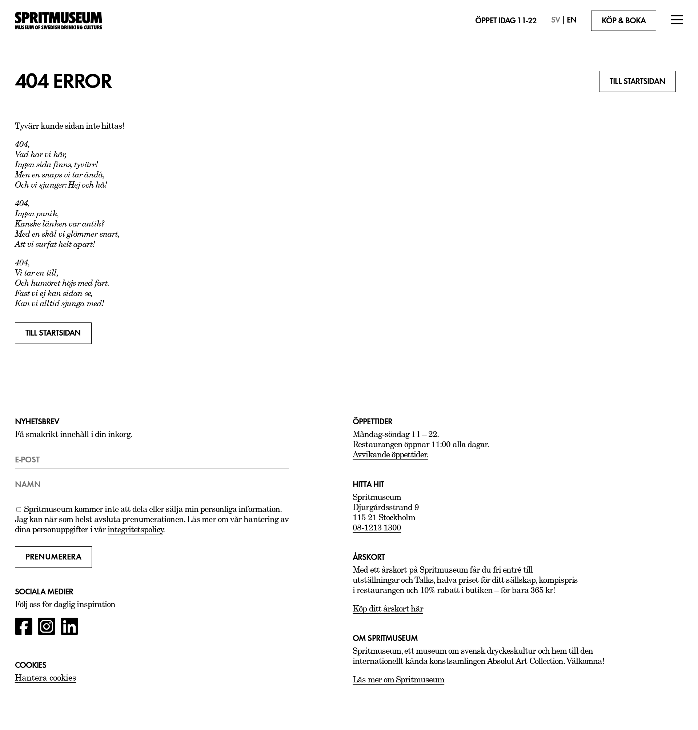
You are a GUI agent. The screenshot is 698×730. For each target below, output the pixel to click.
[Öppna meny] (677, 20)
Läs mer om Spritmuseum (398, 680)
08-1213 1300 (377, 528)
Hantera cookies (45, 679)
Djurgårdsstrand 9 (386, 508)
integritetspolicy (135, 530)
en (572, 20)
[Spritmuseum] (67, 21)
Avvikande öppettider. (390, 455)
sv (555, 20)
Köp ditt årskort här (388, 609)
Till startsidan (637, 81)
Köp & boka (624, 20)
